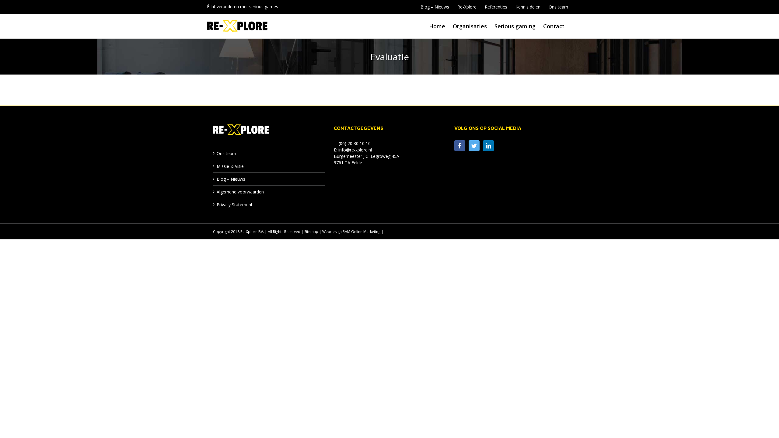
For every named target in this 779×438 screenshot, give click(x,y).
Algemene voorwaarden (240, 192)
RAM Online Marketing (361, 231)
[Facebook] (459, 145)
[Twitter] (474, 145)
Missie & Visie (230, 166)
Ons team (226, 153)
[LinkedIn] (488, 145)
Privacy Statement (235, 204)
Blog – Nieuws (231, 179)
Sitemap (311, 231)
